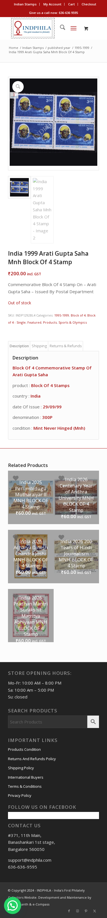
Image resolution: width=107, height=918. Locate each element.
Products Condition (24, 749)
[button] (12, 905)
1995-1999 (61, 315)
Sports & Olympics (72, 322)
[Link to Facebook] (69, 911)
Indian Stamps (25, 4)
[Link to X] (94, 911)
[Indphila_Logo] (44, 28)
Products (50, 322)
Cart (71, 4)
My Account (52, 4)
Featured (34, 322)
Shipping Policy (21, 767)
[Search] (59, 28)
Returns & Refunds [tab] (66, 346)
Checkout (89, 4)
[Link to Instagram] (77, 911)
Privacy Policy (19, 795)
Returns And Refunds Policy (32, 758)
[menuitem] (25, 4)
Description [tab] (19, 346)
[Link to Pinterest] (86, 911)
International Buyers (25, 777)
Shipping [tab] (39, 346)
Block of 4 (78, 315)
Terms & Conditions (25, 786)
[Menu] (73, 28)
